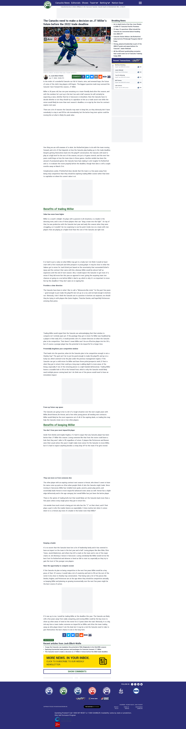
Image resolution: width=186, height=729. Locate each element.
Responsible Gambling (139, 707)
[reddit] (100, 77)
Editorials (75, 2)
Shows (85, 2)
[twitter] (88, 77)
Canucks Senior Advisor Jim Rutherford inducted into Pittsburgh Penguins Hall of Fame (128, 39)
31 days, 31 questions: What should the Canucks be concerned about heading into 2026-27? (127, 31)
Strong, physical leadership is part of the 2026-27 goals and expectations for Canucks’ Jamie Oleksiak (128, 46)
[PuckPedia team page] (109, 77)
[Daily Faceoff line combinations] (105, 77)
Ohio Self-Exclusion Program (65, 715)
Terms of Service (126, 707)
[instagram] (135, 684)
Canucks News (62, 2)
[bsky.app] (92, 77)
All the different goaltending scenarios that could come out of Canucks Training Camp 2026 (128, 53)
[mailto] (96, 77)
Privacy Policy (116, 707)
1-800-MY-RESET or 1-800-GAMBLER (86, 713)
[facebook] (83, 77)
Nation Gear (117, 2)
